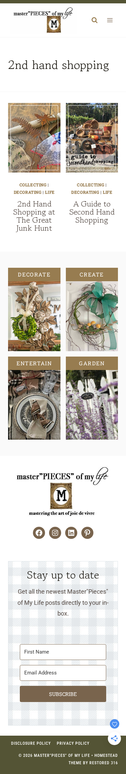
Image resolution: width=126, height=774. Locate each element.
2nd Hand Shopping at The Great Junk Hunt (34, 216)
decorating (28, 192)
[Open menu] (109, 20)
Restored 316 (103, 763)
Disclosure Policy (31, 743)
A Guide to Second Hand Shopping (92, 212)
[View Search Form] (94, 20)
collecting (33, 184)
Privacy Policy (73, 743)
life (49, 192)
